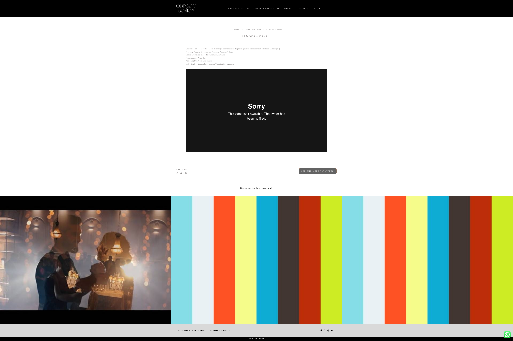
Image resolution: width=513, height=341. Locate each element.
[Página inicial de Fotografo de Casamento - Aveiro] (194, 8)
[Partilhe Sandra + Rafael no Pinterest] (186, 173)
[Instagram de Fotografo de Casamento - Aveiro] (324, 331)
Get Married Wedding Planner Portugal (217, 52)
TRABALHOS (235, 8)
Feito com (256, 339)
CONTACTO (302, 8)
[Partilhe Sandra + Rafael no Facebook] (177, 173)
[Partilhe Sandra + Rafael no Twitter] (181, 173)
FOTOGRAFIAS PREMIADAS (263, 8)
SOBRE (288, 8)
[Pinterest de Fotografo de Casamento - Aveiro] (328, 331)
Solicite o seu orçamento (317, 171)
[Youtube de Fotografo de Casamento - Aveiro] (332, 331)
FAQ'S (317, 8)
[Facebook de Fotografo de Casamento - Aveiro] (321, 331)
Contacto (225, 331)
